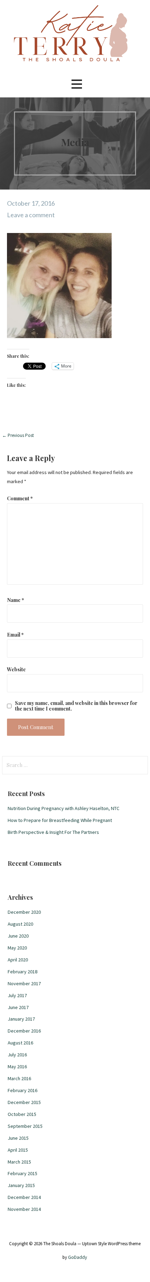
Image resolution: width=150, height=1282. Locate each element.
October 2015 (22, 1114)
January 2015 (21, 1185)
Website (16, 669)
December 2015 (24, 1102)
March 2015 (19, 1162)
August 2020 (20, 924)
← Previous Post (18, 435)
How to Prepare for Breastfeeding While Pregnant (60, 820)
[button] (77, 84)
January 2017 (21, 1019)
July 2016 (17, 1054)
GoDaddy (77, 1257)
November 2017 (24, 983)
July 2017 (17, 995)
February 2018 (22, 971)
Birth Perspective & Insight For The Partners (53, 832)
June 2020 (18, 936)
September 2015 (25, 1126)
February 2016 (22, 1090)
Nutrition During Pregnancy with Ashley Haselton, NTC (63, 808)
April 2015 (18, 1150)
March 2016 (19, 1078)
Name (15, 599)
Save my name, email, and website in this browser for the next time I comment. (76, 705)
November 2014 (24, 1209)
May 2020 (17, 948)
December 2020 (24, 912)
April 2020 (18, 960)
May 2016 (17, 1066)
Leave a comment (31, 215)
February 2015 (22, 1173)
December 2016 (24, 1031)
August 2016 (20, 1043)
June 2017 (18, 1007)
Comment (20, 498)
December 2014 (24, 1197)
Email (15, 634)
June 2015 (18, 1138)
